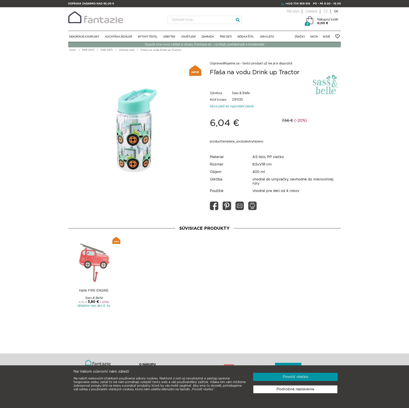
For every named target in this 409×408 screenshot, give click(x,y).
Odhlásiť (311, 11)
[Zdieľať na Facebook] (214, 205)
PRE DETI (226, 36)
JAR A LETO (267, 36)
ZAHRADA (208, 36)
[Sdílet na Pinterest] (227, 205)
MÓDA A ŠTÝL (246, 36)
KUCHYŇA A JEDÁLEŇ (118, 36)
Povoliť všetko (295, 377)
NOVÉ (326, 36)
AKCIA (314, 36)
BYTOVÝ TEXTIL (147, 36)
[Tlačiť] (252, 205)
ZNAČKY (300, 36)
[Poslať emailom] (239, 205)
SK (336, 11)
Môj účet (293, 11)
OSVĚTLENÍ (188, 36)
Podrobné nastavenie (295, 389)
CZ (326, 11)
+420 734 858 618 (297, 3)
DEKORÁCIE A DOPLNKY (84, 36)
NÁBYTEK (169, 36)
